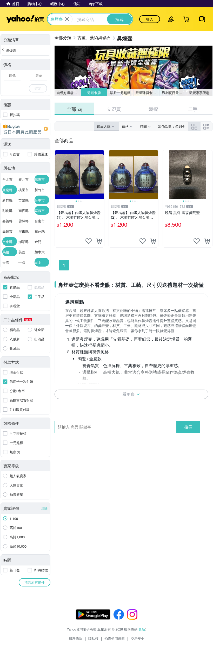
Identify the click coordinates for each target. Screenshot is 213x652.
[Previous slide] (58, 174)
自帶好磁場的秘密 (69, 92)
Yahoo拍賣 (25, 19)
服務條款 (75, 638)
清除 (44, 508)
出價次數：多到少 (171, 126)
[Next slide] (100, 174)
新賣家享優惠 (199, 92)
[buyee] (25, 129)
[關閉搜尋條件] (67, 19)
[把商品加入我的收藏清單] (88, 241)
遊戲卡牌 (94, 92)
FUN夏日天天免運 (174, 92)
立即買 (114, 108)
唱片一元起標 (120, 92)
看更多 (128, 394)
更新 (141, 629)
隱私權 (93, 638)
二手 (192, 108)
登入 (149, 19)
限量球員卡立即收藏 (148, 92)
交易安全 (137, 638)
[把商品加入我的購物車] (99, 241)
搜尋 (188, 426)
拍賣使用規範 (114, 638)
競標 (153, 108)
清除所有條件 (34, 582)
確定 (38, 88)
